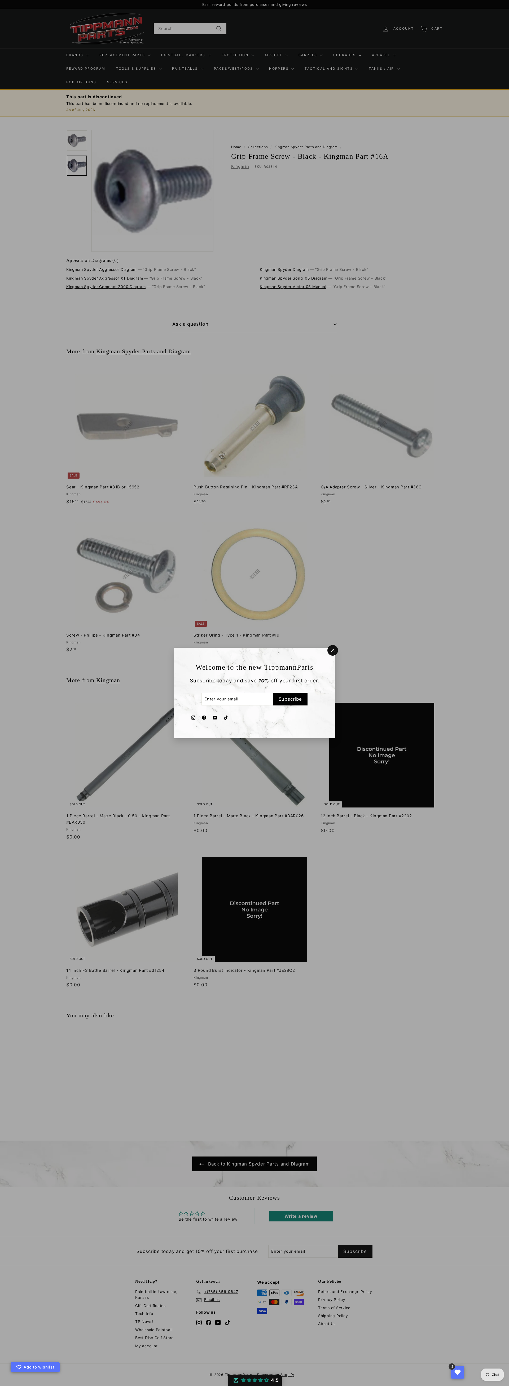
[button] (255, 1380)
